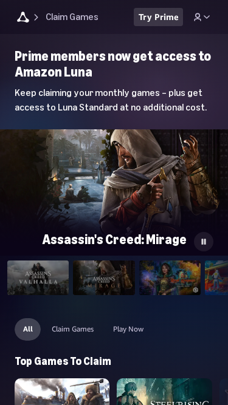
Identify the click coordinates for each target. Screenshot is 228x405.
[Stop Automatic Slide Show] (203, 241)
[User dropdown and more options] (202, 17)
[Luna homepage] (23, 18)
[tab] (38, 277)
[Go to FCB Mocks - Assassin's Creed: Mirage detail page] (114, 193)
